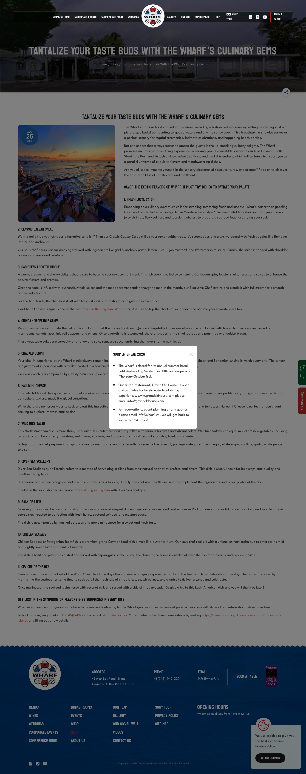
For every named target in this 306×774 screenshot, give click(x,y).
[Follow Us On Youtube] (265, 17)
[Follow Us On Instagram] (257, 17)
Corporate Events (86, 17)
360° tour (232, 17)
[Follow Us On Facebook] (250, 17)
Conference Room (112, 17)
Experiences (202, 17)
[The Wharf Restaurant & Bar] (153, 16)
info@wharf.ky (148, 415)
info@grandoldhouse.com (145, 401)
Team (217, 17)
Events (185, 17)
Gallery (171, 17)
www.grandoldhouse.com (156, 395)
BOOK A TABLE (278, 17)
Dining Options (61, 17)
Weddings (133, 17)
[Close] (191, 354)
